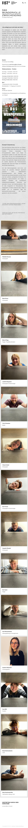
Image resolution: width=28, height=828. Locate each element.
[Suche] (22, 2)
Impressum (13, 808)
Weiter (23, 106)
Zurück (5, 106)
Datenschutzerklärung (19, 808)
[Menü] (25, 2)
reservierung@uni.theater (15, 64)
